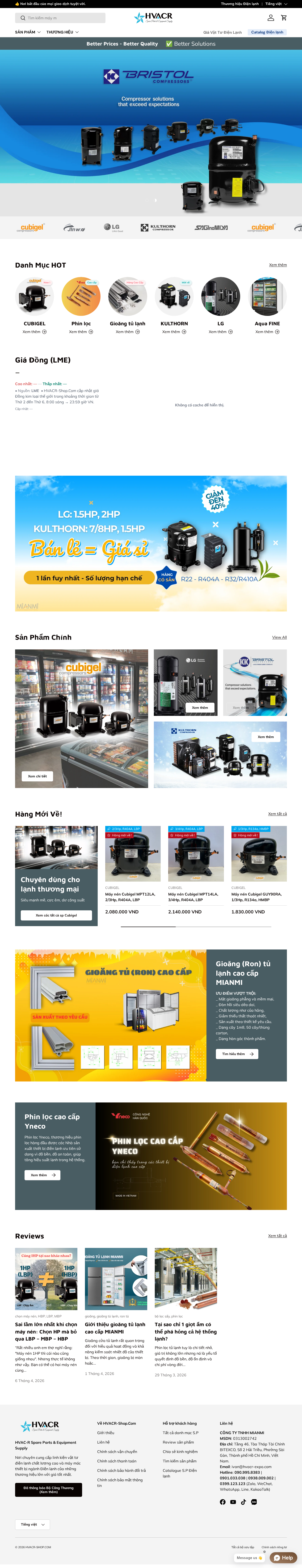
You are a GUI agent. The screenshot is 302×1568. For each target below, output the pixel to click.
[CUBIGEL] (34, 296)
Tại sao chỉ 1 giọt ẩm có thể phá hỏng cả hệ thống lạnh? (186, 1331)
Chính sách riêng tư (274, 1547)
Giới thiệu (105, 1432)
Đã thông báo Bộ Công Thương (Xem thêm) (49, 1490)
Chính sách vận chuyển (117, 1451)
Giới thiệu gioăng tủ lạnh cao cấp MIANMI (115, 1327)
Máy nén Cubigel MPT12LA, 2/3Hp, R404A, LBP (130, 897)
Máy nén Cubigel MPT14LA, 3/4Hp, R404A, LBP (193, 897)
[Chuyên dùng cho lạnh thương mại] (56, 847)
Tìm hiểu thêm (233, 1054)
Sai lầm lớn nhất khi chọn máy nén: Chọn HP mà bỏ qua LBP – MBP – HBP (46, 1331)
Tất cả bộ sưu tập (242, 1547)
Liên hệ (103, 1442)
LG (221, 323)
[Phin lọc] (81, 296)
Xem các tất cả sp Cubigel (56, 915)
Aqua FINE (267, 323)
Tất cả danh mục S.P (180, 1432)
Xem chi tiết (37, 776)
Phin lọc (81, 323)
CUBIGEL (35, 323)
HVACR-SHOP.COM (38, 1547)
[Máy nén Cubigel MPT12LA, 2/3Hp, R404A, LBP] (133, 853)
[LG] (220, 296)
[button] (284, 17)
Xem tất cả (277, 813)
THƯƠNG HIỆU (59, 32)
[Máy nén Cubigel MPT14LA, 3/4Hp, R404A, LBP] (196, 853)
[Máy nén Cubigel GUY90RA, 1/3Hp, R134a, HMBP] (259, 853)
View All (279, 637)
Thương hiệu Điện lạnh (240, 4)
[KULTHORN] (174, 296)
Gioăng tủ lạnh (127, 323)
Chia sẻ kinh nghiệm (180, 1451)
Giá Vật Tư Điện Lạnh (222, 32)
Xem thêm (92, 4)
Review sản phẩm (178, 1442)
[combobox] (60, 18)
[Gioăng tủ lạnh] (127, 296)
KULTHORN (174, 323)
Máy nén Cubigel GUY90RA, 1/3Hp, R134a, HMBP (256, 897)
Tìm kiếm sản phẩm (180, 1461)
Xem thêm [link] (241, 708)
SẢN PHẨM (25, 32)
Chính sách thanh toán (116, 1461)
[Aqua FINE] (267, 296)
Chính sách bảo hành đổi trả (121, 1470)
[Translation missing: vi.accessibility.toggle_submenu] (39, 32)
